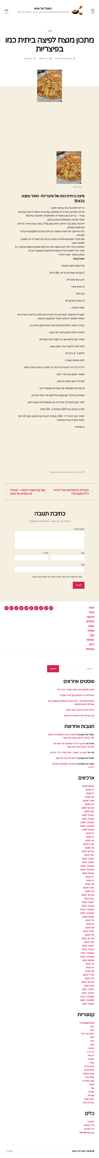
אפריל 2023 (88, 931)
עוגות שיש (89, 1077)
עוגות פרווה (89, 1070)
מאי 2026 (89, 797)
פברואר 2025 (87, 851)
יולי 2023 (89, 920)
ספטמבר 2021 (87, 1000)
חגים (92, 1037)
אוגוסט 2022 (88, 960)
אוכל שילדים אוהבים (73, 472)
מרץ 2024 (89, 891)
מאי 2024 (89, 884)
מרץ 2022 (89, 978)
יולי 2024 (89, 876)
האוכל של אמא (43, 8)
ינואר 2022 (89, 985)
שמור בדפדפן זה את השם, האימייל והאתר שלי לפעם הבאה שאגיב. (57, 577)
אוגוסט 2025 (88, 829)
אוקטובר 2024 (87, 866)
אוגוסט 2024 (88, 873)
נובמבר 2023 (88, 906)
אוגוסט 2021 (88, 1003)
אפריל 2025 (88, 844)
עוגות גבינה (89, 1066)
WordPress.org (86, 1132)
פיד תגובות (89, 1129)
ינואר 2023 (89, 942)
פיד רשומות (89, 1125)
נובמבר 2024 (88, 862)
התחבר (90, 1121)
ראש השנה (89, 1099)
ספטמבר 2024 (87, 869)
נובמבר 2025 (88, 818)
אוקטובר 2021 (87, 996)
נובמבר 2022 (88, 949)
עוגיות (91, 630)
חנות (91, 607)
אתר (83, 565)
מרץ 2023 (89, 935)
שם (83, 553)
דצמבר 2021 (88, 989)
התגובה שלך (79, 529)
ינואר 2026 (89, 811)
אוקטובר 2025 (87, 822)
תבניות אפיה (88, 1102)
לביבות (91, 1055)
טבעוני (90, 617)
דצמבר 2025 (88, 815)
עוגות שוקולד (88, 1073)
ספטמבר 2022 (87, 956)
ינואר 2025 (89, 855)
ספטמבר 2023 (87, 913)
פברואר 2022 (87, 982)
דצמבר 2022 (88, 945)
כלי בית (90, 1051)
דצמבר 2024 (88, 858)
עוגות (91, 626)
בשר (91, 612)
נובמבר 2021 (88, 993)
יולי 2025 (89, 833)
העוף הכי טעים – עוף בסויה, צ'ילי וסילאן (68, 752)
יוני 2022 (90, 967)
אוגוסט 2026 (88, 786)
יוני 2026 (90, 793)
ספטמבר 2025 (87, 826)
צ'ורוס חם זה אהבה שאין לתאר (80, 710)
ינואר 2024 (89, 898)
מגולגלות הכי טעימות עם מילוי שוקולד (77, 695)
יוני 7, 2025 (43, 58)
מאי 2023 (89, 927)
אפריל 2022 (88, 974)
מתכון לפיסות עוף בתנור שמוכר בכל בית (75, 689)
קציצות (90, 649)
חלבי (49, 31)
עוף (92, 635)
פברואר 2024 (87, 895)
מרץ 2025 (89, 847)
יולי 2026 (89, 789)
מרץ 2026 (89, 804)
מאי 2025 (89, 840)
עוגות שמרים (88, 1081)
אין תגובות (28, 58)
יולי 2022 (89, 964)
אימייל (45, 553)
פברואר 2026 (87, 808)
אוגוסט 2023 (88, 916)
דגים (91, 644)
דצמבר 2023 (88, 902)
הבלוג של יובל (87, 1033)
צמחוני (90, 640)
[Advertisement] (49, 129)
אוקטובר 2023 (87, 909)
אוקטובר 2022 (87, 953)
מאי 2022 (89, 971)
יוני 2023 (90, 924)
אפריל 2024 (88, 887)
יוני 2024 (90, 880)
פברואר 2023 (87, 938)
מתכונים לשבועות (57, 472)
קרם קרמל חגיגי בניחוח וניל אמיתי (79, 715)
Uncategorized (87, 1022)
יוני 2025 (90, 837)
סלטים (90, 621)
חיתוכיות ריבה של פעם (66, 758)
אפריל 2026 (88, 800)
